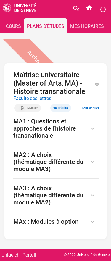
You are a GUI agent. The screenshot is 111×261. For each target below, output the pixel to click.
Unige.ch (10, 255)
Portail (29, 255)
